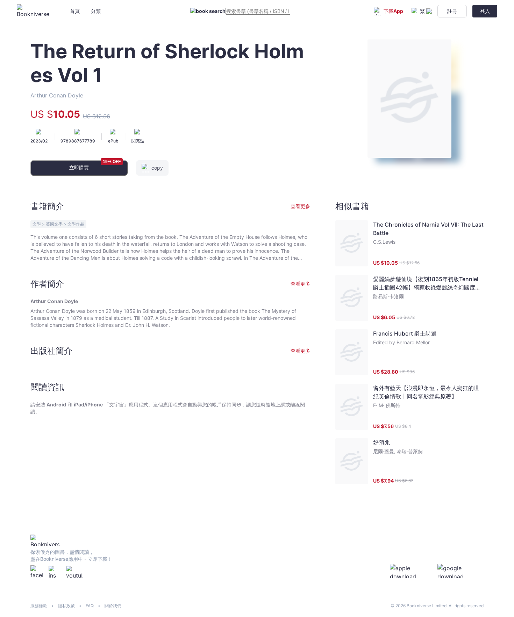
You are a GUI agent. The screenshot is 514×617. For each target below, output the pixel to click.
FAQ (90, 605)
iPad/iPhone (88, 404)
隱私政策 (66, 605)
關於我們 (113, 605)
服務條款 (38, 605)
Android (56, 404)
